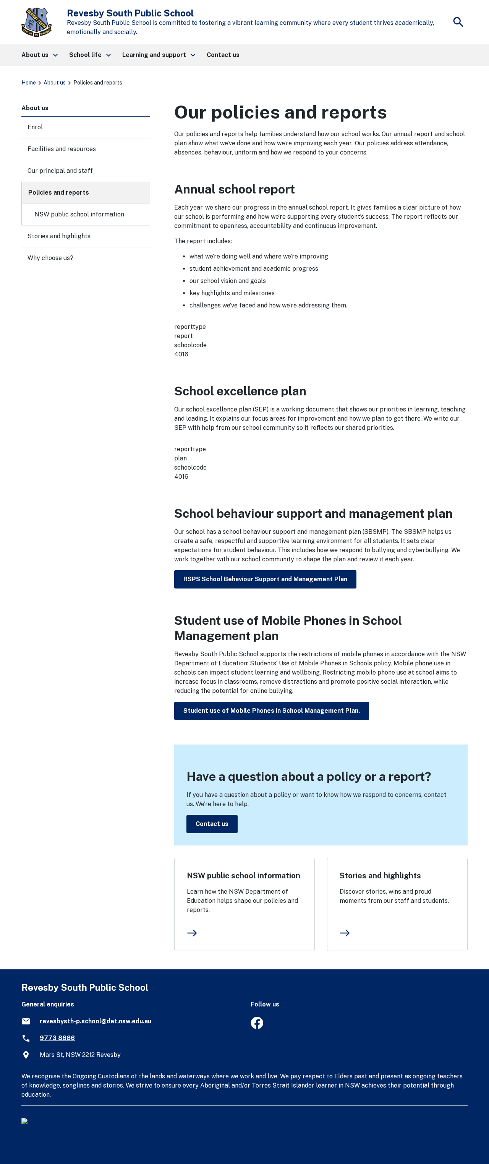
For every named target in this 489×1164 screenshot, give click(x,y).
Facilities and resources (62, 149)
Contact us (212, 823)
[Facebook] (257, 1027)
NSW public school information (243, 875)
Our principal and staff (60, 170)
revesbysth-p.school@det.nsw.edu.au (95, 1021)
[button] (39, 55)
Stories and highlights (380, 875)
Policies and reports (58, 192)
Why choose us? (50, 258)
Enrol (35, 127)
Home (28, 83)
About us (55, 83)
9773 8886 (57, 1038)
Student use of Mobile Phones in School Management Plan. (271, 710)
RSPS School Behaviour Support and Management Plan (265, 579)
